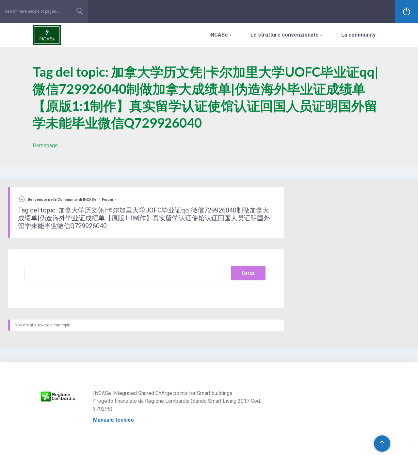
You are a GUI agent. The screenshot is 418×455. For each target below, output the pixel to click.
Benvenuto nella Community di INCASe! (62, 199)
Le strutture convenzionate (286, 35)
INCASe (220, 35)
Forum (107, 199)
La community (358, 35)
